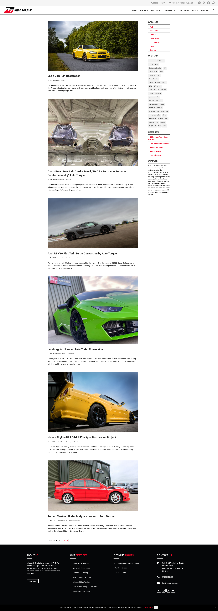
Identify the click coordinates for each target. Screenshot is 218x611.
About (143, 10)
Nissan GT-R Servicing (81, 563)
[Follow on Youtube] (173, 591)
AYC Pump (160, 61)
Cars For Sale (154, 31)
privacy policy (148, 607)
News (195, 10)
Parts (152, 46)
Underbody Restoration (81, 591)
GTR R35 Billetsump (155, 93)
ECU (165, 68)
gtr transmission (154, 97)
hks (161, 100)
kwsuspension (153, 104)
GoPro (164, 82)
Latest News (61, 258)
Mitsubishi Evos (154, 111)
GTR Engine (152, 90)
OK (156, 607)
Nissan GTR (164, 111)
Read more (32, 581)
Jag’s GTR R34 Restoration (64, 75)
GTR (150, 86)
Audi (151, 27)
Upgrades (170, 10)
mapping (159, 108)
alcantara (152, 61)
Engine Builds (153, 71)
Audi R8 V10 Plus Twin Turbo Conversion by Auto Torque (82, 253)
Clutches (153, 35)
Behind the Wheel (156, 147)
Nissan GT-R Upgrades (81, 568)
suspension (152, 126)
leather (162, 104)
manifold (152, 108)
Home (134, 10)
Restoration (152, 118)
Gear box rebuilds (154, 82)
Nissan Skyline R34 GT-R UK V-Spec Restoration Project (82, 437)
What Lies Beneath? (157, 155)
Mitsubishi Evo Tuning (81, 582)
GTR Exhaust (162, 90)
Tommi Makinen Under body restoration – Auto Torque (81, 516)
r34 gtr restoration (154, 115)
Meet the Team (155, 151)
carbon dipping (153, 64)
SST (166, 118)
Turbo (164, 126)
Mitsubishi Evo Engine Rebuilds (85, 587)
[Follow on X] (168, 591)
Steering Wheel (153, 122)
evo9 (161, 71)
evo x (158, 75)
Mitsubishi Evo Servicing (82, 577)
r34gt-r (164, 115)
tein (159, 126)
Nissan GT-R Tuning (80, 573)
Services (155, 10)
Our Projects (61, 80)
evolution (152, 75)
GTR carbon (157, 86)
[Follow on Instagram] (164, 591)
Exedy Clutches (153, 79)
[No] (215, 608)
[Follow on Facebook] (159, 591)
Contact (205, 10)
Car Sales (185, 10)
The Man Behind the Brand (160, 144)
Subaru (162, 122)
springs (160, 118)
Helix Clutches (153, 100)
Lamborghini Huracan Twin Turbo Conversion (75, 349)
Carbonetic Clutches (155, 68)
